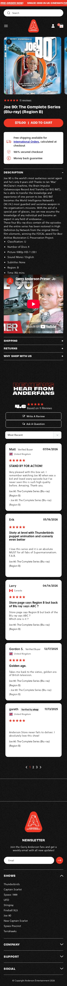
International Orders (26, 142)
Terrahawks (10, 931)
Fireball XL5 (11, 910)
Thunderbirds (12, 884)
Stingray (8, 905)
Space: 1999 (10, 895)
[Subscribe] (59, 860)
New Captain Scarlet (16, 921)
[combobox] (33, 12)
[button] (6, 26)
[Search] (8, 12)
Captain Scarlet (13, 889)
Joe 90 (7, 915)
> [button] (40, 767)
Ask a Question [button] (35, 424)
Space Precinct (12, 926)
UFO (6, 900)
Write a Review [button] (36, 416)
